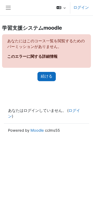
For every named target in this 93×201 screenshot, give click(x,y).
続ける (46, 76)
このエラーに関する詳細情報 (32, 56)
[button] (61, 7)
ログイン (81, 7)
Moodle (37, 130)
